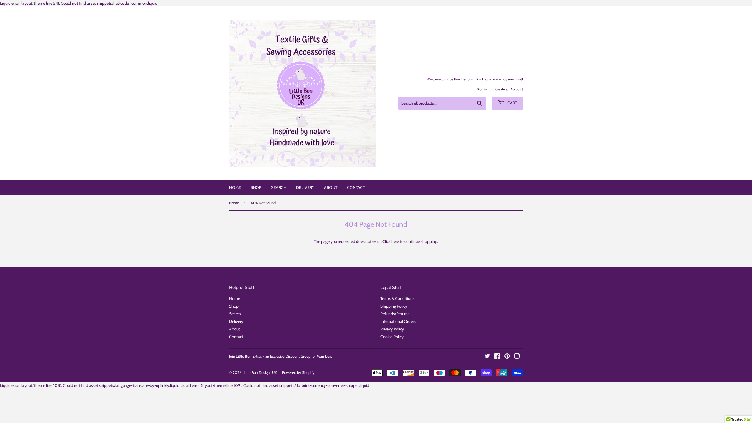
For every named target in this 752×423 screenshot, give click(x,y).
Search (278, 187)
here (395, 241)
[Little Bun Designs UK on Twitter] (487, 357)
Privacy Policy (392, 329)
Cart (511, 102)
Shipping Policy (393, 306)
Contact (356, 187)
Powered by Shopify (298, 372)
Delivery (305, 187)
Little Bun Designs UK (259, 372)
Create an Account (509, 89)
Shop (256, 187)
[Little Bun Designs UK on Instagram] (517, 357)
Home (235, 187)
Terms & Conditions (397, 298)
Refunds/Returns (394, 313)
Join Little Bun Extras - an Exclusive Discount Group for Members (280, 356)
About (330, 187)
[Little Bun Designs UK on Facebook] (497, 357)
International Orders (398, 321)
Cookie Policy (392, 336)
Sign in (482, 89)
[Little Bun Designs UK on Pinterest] (507, 357)
